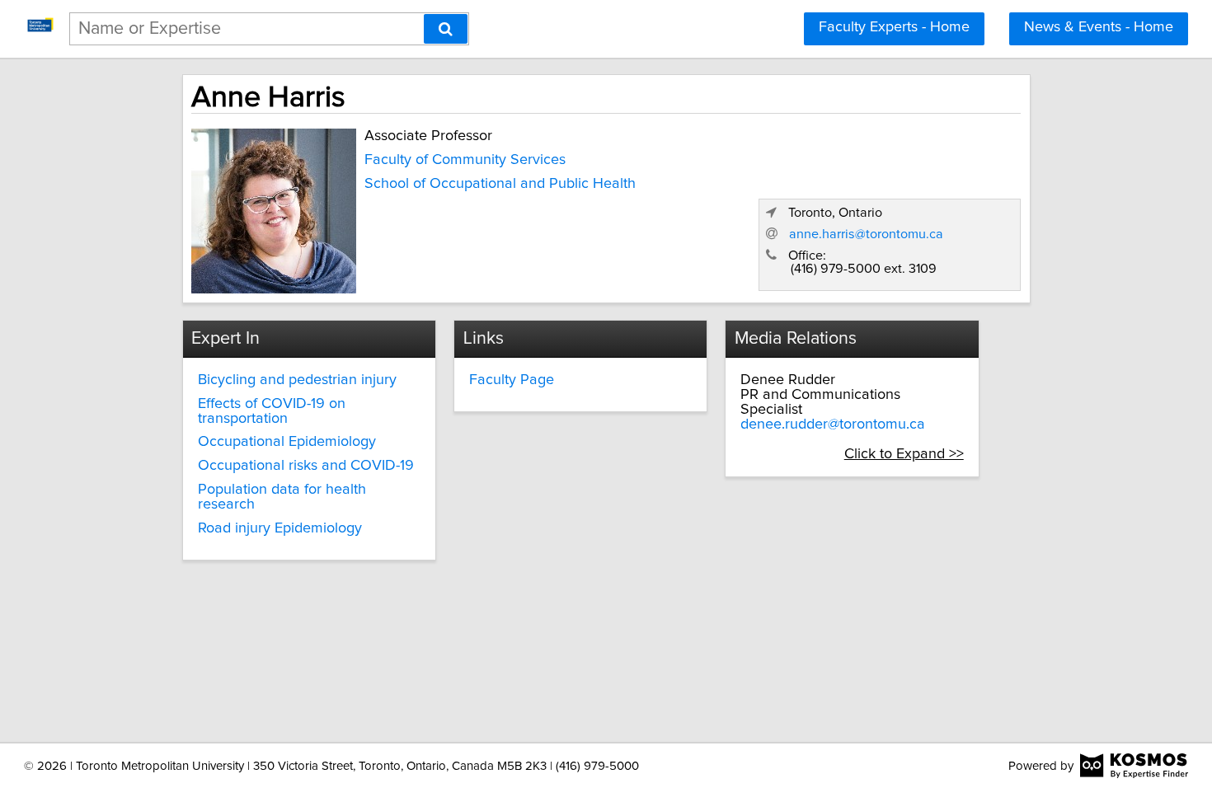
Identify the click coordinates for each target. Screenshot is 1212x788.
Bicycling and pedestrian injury (297, 380)
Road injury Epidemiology (280, 528)
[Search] (445, 29)
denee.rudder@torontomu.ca (832, 424)
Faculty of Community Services (465, 159)
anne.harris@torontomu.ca (866, 234)
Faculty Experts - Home (894, 27)
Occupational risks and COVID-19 (306, 465)
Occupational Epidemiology (287, 441)
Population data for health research (282, 497)
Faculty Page (511, 380)
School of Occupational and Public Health (500, 183)
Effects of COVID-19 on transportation (271, 411)
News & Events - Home (1098, 27)
